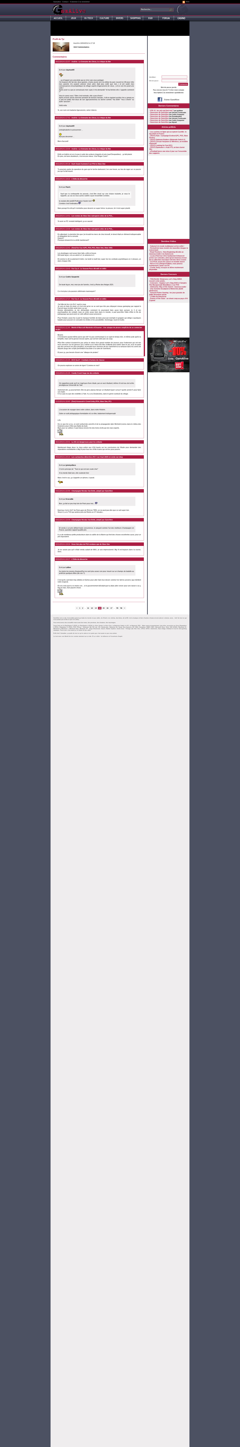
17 (111, 608)
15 (104, 608)
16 (107, 608)
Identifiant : (152, 77)
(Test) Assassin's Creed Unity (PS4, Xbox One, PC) (91, 401)
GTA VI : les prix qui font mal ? (162, 111)
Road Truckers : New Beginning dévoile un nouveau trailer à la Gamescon (166, 253)
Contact (65, 2)
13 (96, 608)
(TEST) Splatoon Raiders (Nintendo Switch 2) (167, 140)
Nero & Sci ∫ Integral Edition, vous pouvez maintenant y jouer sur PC (165, 265)
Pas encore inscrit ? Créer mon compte (168, 90)
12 (92, 608)
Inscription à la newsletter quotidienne (169, 93)
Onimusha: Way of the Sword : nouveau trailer (168, 287)
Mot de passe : (154, 81)
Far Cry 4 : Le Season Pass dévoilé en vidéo (89, 269)
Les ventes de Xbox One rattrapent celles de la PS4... (92, 216)
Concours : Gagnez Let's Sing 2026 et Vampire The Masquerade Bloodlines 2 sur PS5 (168, 284)
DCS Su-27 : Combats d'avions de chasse (88, 360)
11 (88, 608)
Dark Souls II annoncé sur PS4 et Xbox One (88, 164)
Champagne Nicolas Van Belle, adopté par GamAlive (92, 491)
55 (117, 608)
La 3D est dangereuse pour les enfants (87, 442)
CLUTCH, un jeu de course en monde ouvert (167, 262)
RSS (187, 2)
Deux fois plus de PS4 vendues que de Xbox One (91, 544)
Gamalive (57, 2)
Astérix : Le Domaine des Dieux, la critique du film (91, 62)
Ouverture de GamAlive (159, 112)
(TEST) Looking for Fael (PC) (161, 145)
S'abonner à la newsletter (80, 2)
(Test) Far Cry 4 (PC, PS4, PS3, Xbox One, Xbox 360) (92, 248)
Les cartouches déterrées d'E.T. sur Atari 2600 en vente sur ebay (97, 457)
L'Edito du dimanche (80, 179)
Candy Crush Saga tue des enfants (85, 373)
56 (121, 608)
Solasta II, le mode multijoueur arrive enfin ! (167, 246)
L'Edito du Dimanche (158, 297)
